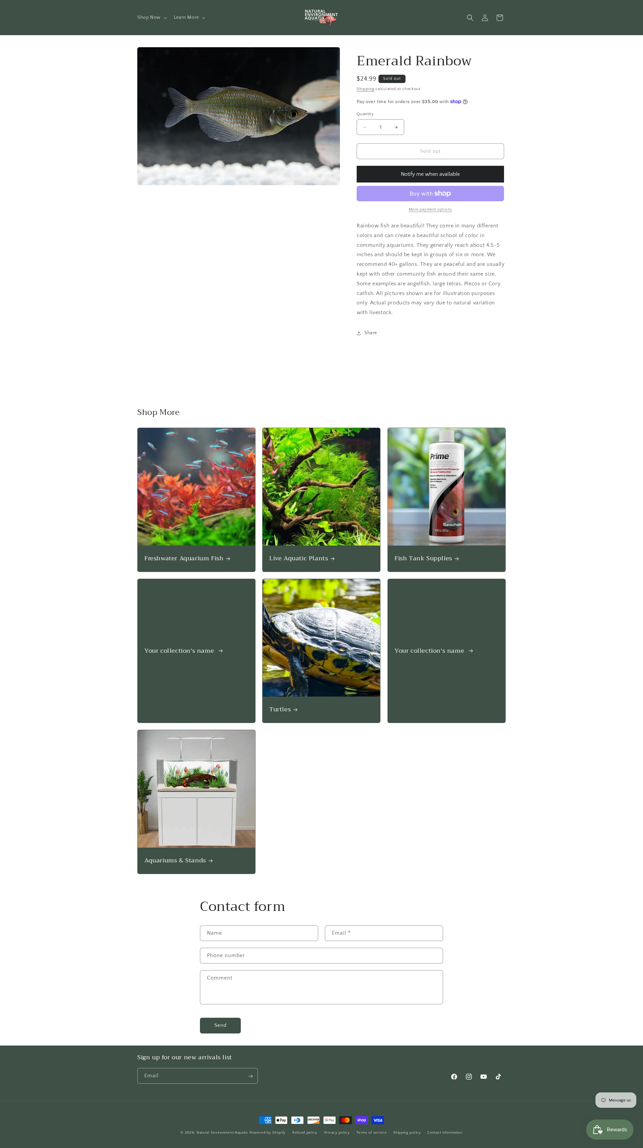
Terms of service (371, 1132)
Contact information (444, 1132)
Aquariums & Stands (175, 860)
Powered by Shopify (267, 1133)
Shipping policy (407, 1132)
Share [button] (370, 333)
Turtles (280, 709)
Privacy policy (337, 1132)
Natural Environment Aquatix (222, 1133)
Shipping (365, 89)
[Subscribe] (250, 1076)
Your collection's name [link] (180, 651)
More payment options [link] (430, 209)
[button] (151, 17)
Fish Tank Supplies (423, 558)
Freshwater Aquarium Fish (183, 558)
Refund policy (304, 1132)
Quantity (365, 114)
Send (220, 1025)
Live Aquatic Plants (298, 558)
